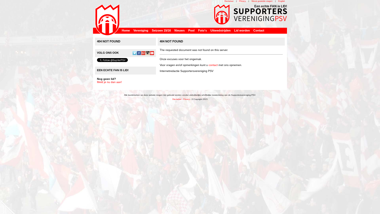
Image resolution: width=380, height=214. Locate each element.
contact (213, 65)
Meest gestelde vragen (262, 1)
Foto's (202, 30)
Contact (258, 30)
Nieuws (179, 30)
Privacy (242, 1)
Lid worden (242, 30)
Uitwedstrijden (220, 30)
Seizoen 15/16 (161, 30)
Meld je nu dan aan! (109, 82)
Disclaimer (229, 1)
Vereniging (140, 30)
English (281, 1)
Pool (191, 30)
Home (126, 30)
